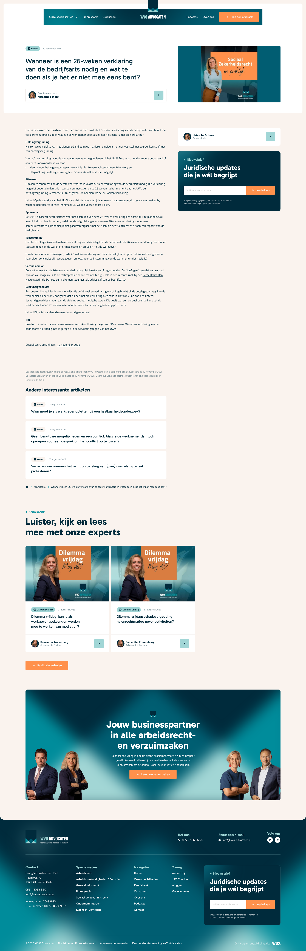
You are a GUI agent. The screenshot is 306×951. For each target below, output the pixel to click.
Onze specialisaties (61, 17)
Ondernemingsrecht (88, 903)
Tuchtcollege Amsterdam (46, 242)
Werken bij (178, 873)
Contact (139, 909)
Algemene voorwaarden (114, 943)
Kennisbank (90, 17)
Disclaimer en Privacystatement (77, 943)
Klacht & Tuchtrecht (88, 909)
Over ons (208, 17)
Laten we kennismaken (155, 774)
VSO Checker (180, 879)
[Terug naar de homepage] (153, 9)
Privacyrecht (84, 891)
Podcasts (192, 17)
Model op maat (181, 891)
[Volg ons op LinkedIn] (270, 840)
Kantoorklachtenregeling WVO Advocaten (157, 943)
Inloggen (177, 885)
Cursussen (109, 17)
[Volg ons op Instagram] (277, 840)
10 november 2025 (68, 344)
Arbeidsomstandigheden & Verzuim (98, 879)
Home (138, 873)
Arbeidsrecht (84, 873)
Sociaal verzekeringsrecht (92, 897)
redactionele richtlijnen (76, 371)
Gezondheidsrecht (87, 885)
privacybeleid (214, 203)
